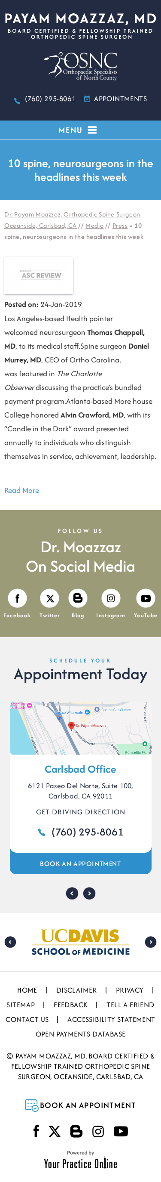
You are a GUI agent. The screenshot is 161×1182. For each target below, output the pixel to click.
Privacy (130, 990)
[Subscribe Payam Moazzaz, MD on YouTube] (120, 1131)
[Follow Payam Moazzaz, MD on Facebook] (36, 1131)
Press (120, 225)
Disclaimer (76, 990)
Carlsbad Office (80, 769)
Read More (21, 490)
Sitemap (20, 1004)
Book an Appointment (80, 864)
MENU (70, 130)
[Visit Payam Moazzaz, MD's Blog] (76, 1131)
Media (94, 225)
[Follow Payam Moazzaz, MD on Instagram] (98, 1131)
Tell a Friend (130, 1004)
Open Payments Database (81, 1034)
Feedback (71, 1004)
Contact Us (27, 1019)
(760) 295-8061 (50, 98)
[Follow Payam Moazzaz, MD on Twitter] (55, 1131)
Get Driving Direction (80, 812)
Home (27, 990)
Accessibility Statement (111, 1019)
